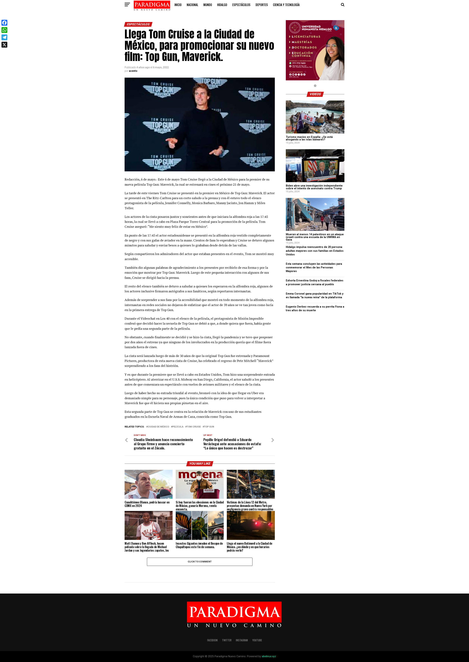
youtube (257, 640)
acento (133, 70)
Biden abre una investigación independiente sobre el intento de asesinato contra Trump (314, 187)
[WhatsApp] (4, 30)
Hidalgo (222, 5)
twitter (226, 640)
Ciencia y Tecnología (286, 5)
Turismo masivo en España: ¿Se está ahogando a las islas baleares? (309, 138)
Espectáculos (241, 5)
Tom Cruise (194, 427)
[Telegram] (4, 37)
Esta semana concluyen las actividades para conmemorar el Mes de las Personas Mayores (314, 267)
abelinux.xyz (269, 656)
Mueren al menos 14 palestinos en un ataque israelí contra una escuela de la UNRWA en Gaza (315, 237)
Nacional (192, 5)
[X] (4, 44)
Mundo (207, 5)
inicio (178, 5)
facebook (212, 640)
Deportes (262, 5)
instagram (242, 640)
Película (177, 427)
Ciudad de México (158, 427)
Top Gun (209, 427)
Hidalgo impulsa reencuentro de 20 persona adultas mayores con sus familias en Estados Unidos (315, 251)
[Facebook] (4, 22)
